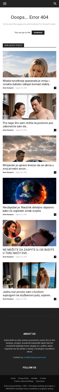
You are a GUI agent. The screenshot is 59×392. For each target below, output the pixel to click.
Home (13, 378)
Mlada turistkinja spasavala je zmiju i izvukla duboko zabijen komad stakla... (27, 82)
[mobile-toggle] (4, 3)
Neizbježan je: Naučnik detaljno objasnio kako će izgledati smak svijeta (28, 209)
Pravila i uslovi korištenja (23, 381)
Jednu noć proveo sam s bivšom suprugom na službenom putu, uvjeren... (27, 293)
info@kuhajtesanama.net (35, 357)
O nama (43, 378)
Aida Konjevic (8, 88)
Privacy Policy (23, 378)
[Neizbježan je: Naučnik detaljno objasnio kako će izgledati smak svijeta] (29, 191)
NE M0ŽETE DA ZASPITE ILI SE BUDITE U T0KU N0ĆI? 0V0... (28, 251)
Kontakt (34, 378)
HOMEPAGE (38, 33)
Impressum (40, 381)
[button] (55, 3)
